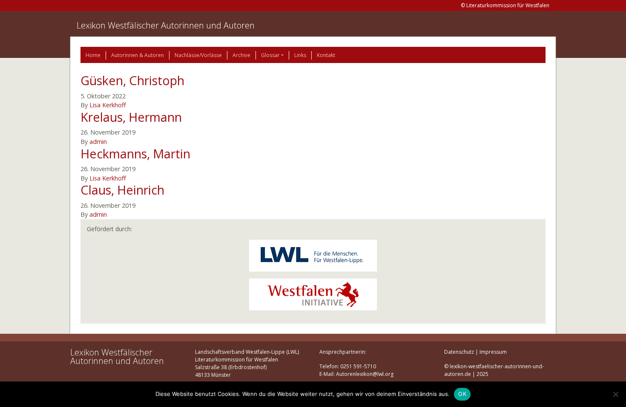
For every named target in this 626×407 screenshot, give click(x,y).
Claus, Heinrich (122, 189)
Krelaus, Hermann (131, 117)
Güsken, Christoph (132, 80)
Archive (241, 55)
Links (300, 55)
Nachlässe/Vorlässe (198, 55)
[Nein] (615, 394)
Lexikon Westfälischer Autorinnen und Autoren (166, 25)
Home (93, 55)
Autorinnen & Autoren (137, 55)
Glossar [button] (270, 55)
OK (462, 393)
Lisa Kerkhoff (107, 105)
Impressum (493, 351)
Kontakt (326, 55)
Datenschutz (459, 351)
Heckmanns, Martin (135, 153)
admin (98, 142)
